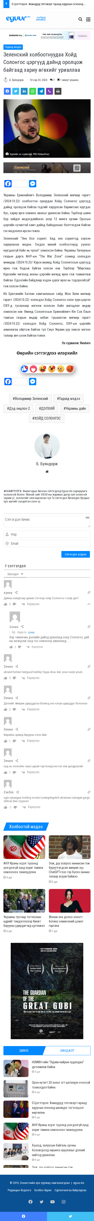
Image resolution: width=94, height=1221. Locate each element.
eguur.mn (78, 1183)
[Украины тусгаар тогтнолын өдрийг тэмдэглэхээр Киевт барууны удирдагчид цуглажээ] (24, 901)
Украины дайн (76, 408)
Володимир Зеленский (31, 398)
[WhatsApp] (32, 91)
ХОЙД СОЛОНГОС (47, 418)
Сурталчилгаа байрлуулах (70, 1190)
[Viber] (49, 91)
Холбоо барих (43, 1190)
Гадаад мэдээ (13, 47)
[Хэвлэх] (58, 91)
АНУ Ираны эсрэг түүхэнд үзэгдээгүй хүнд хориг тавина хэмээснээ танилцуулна (23, 867)
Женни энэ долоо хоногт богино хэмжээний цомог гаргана (66, 921)
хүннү (31, 632)
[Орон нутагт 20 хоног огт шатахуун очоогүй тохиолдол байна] (16, 1088)
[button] (47, 35)
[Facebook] (7, 91)
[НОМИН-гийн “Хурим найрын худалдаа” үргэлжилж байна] (16, 1068)
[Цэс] (88, 21)
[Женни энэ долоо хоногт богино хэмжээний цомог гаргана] (70, 901)
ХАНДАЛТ (67, 1051)
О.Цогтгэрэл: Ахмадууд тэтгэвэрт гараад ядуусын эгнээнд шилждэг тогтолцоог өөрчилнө (59, 1107)
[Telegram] (41, 91)
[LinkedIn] (24, 91)
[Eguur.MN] (25, 19)
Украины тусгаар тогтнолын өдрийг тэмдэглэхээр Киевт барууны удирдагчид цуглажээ (24, 921)
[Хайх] (80, 21)
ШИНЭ (24, 1051)
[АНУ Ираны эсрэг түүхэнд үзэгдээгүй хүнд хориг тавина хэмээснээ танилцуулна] (24, 847)
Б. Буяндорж (16, 80)
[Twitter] (15, 91)
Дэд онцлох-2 (19, 408)
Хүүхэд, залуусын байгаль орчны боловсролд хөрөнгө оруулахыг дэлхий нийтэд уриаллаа (58, 1150)
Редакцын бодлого (19, 1190)
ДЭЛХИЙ (48, 408)
